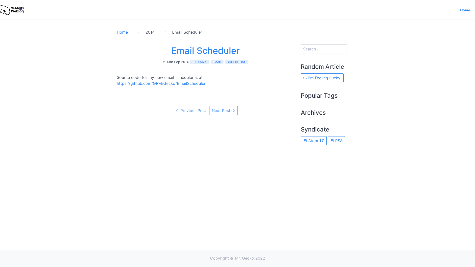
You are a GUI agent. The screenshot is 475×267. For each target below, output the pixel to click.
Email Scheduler (205, 50)
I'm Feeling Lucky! (324, 77)
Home (465, 10)
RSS (338, 140)
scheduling (236, 62)
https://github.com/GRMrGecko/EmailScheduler (161, 83)
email (217, 62)
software (199, 62)
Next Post (222, 110)
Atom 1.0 (315, 140)
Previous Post (192, 110)
